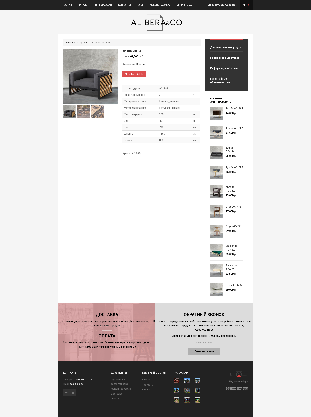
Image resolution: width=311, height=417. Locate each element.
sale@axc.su (76, 383)
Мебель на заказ (160, 5)
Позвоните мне (204, 351)
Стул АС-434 (233, 226)
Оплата (115, 398)
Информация (103, 5)
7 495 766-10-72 (83, 379)
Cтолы (146, 379)
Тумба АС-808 (234, 167)
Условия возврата (121, 388)
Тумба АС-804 (234, 108)
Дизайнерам (185, 5)
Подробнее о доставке (225, 57)
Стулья (146, 389)
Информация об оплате (225, 68)
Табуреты (147, 384)
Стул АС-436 (233, 206)
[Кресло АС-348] (90, 76)
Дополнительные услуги (225, 47)
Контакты (124, 5)
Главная (67, 5)
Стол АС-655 (234, 285)
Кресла (83, 42)
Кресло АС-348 (132, 51)
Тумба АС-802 (234, 128)
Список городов (110, 325)
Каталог (83, 5)
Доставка (116, 393)
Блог (140, 5)
